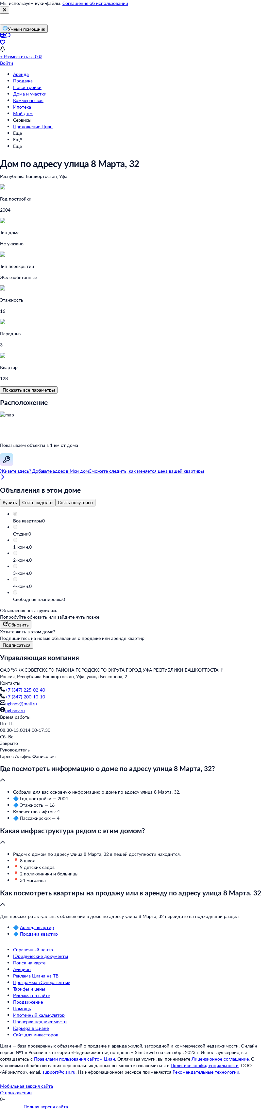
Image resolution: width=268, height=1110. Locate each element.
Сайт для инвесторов (35, 1034)
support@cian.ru (58, 1072)
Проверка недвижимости (40, 1021)
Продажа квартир (39, 934)
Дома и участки (29, 94)
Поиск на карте (29, 963)
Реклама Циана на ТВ (36, 976)
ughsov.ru (15, 710)
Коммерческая (28, 100)
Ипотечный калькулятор (39, 1015)
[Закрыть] (4, 10)
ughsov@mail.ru (21, 703)
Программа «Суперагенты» (41, 982)
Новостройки (27, 87)
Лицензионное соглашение (220, 1059)
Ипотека (22, 107)
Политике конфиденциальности (205, 1065)
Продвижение (28, 1002)
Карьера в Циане (31, 1028)
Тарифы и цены (29, 989)
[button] (140, 521)
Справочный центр (33, 949)
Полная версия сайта (46, 1106)
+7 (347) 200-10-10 (25, 697)
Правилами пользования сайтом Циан (74, 1059)
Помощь (22, 1008)
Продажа (23, 81)
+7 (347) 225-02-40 (25, 690)
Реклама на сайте (31, 995)
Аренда (21, 74)
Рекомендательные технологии (206, 1072)
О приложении (16, 1092)
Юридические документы (40, 956)
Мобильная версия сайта (26, 1086)
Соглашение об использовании (95, 3)
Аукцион (22, 969)
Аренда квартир (37, 927)
